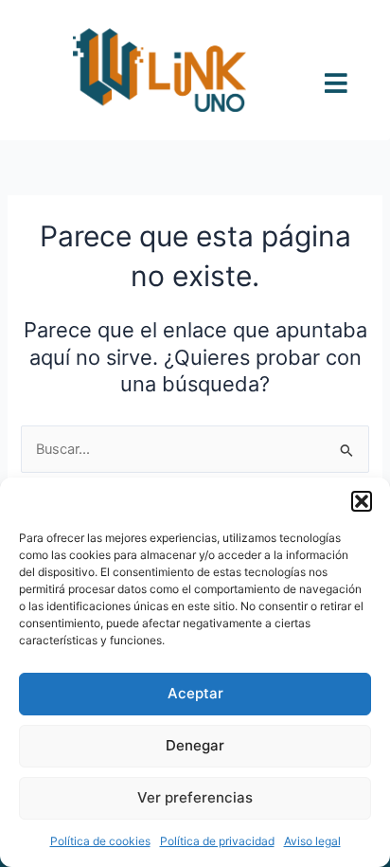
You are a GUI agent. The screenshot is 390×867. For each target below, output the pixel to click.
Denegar (195, 745)
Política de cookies (100, 841)
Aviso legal (312, 841)
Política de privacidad (217, 841)
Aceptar (195, 693)
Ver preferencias (195, 797)
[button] (361, 501)
